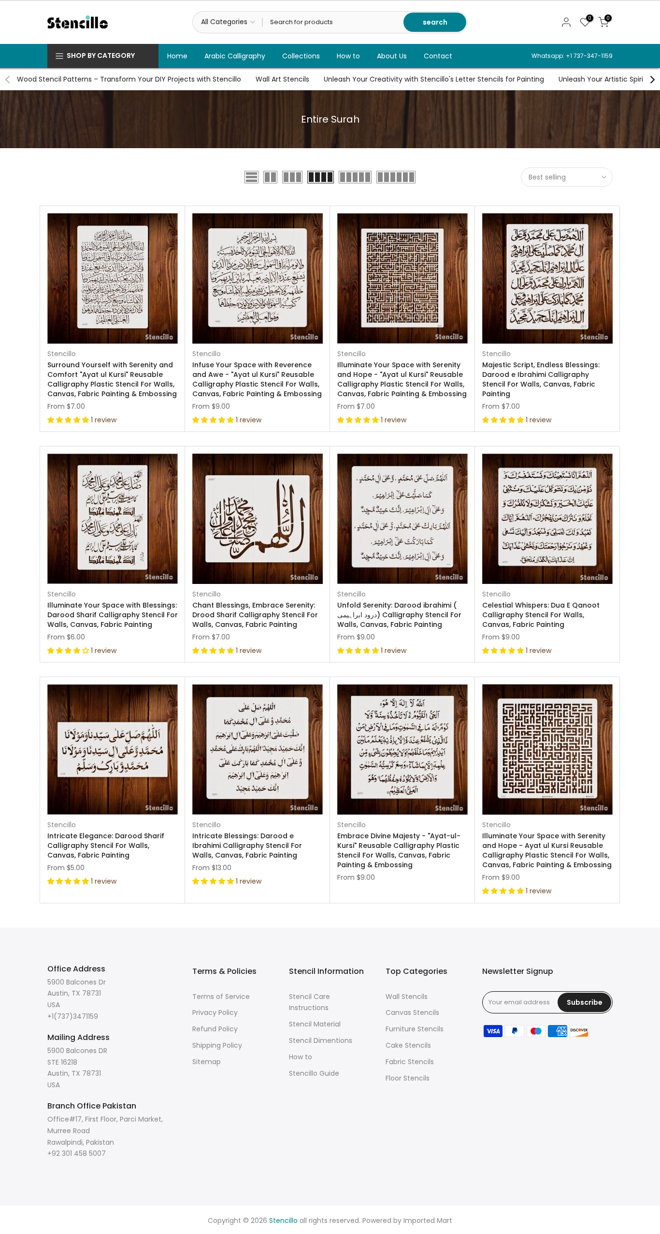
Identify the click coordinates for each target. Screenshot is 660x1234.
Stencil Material (315, 1024)
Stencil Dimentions (320, 1040)
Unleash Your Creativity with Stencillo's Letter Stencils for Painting (434, 79)
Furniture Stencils (415, 1029)
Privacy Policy (215, 1012)
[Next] (652, 79)
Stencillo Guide (314, 1073)
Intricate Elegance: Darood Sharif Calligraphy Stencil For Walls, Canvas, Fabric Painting (105, 845)
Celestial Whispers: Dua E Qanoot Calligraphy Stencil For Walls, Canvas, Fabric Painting (541, 614)
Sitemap (206, 1062)
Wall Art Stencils (282, 79)
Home (177, 56)
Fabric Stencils (410, 1062)
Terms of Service (221, 996)
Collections (301, 56)
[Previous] (8, 79)
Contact (438, 56)
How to (348, 56)
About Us (392, 56)
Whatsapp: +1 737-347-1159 (572, 56)
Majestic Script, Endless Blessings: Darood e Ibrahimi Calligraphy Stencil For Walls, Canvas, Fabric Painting (541, 379)
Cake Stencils (408, 1045)
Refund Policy (215, 1029)
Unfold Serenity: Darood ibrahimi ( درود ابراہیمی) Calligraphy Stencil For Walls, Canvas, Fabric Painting (399, 614)
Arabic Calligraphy (234, 56)
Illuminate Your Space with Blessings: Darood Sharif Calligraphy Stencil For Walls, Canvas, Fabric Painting (112, 614)
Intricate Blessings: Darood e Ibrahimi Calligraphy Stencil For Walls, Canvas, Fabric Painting (247, 845)
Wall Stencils (407, 996)
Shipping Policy (217, 1045)
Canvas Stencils (412, 1012)
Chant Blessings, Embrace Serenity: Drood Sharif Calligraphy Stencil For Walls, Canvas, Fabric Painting (255, 614)
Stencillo (61, 354)
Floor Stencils (408, 1078)
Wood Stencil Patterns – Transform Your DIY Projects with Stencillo (129, 79)
